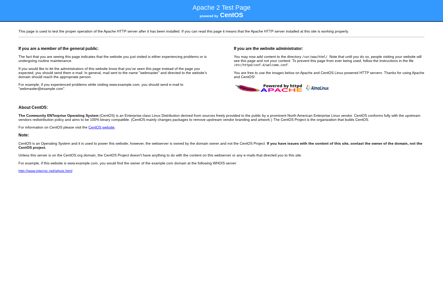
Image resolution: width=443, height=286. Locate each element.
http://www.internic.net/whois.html (45, 171)
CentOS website (101, 127)
